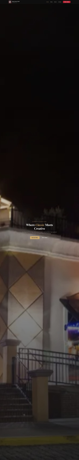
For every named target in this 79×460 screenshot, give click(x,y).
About (55, 1)
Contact (59, 1)
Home (47, 1)
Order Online (66, 1)
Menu (51, 1)
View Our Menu (35, 237)
